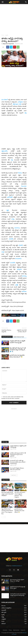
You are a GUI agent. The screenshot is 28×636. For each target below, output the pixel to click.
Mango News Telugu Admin (8, 43)
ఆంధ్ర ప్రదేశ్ (16, 490)
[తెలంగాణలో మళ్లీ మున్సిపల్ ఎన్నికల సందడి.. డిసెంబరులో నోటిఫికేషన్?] (7, 487)
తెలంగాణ (3, 490)
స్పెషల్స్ (6, 35)
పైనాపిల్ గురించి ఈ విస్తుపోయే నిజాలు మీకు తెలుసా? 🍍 (19, 510)
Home (2, 35)
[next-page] (5, 362)
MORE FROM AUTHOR (19, 337)
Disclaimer (5, 630)
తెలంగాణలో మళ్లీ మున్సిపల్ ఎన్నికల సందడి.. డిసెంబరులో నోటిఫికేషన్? (7, 494)
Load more (13, 475)
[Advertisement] (14, 19)
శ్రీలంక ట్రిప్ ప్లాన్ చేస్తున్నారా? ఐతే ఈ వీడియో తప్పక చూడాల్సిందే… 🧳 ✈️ (18, 349)
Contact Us (23, 630)
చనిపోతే (20, 245)
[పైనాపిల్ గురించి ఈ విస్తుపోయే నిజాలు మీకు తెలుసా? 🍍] (5, 357)
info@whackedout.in (17, 565)
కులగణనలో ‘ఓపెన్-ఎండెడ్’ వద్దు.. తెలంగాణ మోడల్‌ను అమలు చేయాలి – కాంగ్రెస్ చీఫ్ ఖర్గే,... (18, 462)
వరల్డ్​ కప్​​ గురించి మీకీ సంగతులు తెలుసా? (22, 330)
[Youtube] (18, 569)
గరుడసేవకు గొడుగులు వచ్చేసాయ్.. (6, 330)
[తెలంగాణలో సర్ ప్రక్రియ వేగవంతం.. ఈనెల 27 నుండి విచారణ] (5, 469)
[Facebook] (7, 47)
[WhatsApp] (18, 47)
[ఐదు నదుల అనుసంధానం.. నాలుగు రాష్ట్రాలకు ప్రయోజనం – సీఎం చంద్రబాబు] (21, 487)
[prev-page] (2, 362)
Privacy (10, 630)
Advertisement (16, 630)
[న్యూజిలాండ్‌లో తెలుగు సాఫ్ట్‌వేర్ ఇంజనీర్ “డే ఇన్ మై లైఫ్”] (5, 342)
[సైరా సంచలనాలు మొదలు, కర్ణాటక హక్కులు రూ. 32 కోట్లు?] (5, 581)
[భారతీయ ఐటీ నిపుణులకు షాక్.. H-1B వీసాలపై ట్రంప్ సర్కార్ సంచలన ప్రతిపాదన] (5, 454)
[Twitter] (11, 47)
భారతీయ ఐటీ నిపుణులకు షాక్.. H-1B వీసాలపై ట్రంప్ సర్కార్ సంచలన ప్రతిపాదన (18, 454)
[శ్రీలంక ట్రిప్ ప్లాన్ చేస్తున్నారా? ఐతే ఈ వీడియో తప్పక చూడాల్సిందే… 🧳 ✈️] (5, 349)
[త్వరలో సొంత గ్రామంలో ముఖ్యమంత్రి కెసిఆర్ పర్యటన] (5, 588)
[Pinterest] (14, 47)
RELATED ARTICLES (7, 337)
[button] (2, 2)
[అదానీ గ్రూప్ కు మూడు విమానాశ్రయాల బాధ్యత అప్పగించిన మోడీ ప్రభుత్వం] (5, 595)
